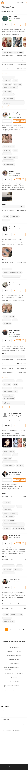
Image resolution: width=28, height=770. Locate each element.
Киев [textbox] (13, 725)
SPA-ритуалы (17, 84)
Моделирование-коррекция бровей (11, 686)
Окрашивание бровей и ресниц (14, 690)
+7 (6, 106)
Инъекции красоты (8, 94)
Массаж (6, 216)
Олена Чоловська (15, 227)
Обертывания (7, 91)
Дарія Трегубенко (15, 113)
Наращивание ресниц (14, 694)
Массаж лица (7, 84)
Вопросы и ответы (14, 766)
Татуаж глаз (14, 677)
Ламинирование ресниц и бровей (12, 272)
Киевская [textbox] (5, 719)
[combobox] (14, 711)
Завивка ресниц (14, 698)
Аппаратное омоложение (10, 87)
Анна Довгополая (15, 472)
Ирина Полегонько (15, 535)
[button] (24, 42)
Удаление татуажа (14, 681)
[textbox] (13, 730)
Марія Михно (13, 283)
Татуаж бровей (9, 673)
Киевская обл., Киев (6, 6)
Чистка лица (7, 80)
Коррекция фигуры (9, 621)
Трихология (7, 528)
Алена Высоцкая (14, 579)
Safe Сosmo (13, 16)
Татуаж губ (20, 465)
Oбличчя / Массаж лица (7, 7)
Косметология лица (9, 77)
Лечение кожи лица (9, 98)
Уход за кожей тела (18, 528)
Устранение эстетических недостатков (10, 102)
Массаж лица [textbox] (6, 711)
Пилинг (15, 80)
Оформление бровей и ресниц (12, 276)
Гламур (11, 171)
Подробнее (7, 24)
